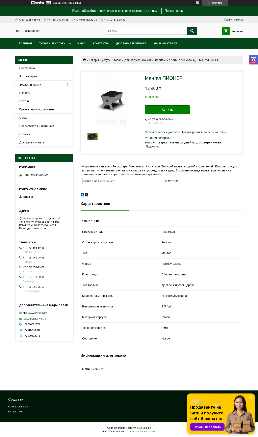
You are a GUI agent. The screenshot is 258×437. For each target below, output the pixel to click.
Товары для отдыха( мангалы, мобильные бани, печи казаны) (154, 60)
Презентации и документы (37, 109)
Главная (25, 43)
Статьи (24, 101)
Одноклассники (18, 406)
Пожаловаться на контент (141, 431)
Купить (167, 109)
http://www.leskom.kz (35, 312)
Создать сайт (60, 2)
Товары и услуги (52, 43)
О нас (81, 43)
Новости (24, 92)
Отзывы (24, 134)
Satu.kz (147, 428)
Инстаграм (15, 411)
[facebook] (82, 195)
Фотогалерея (28, 76)
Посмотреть (174, 10)
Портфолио (27, 68)
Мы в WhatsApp (165, 43)
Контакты (101, 43)
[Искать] (192, 31)
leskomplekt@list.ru (34, 318)
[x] (86, 195)
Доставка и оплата (131, 43)
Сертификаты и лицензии (36, 126)
